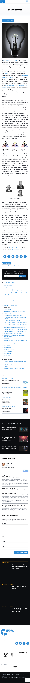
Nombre (4, 536)
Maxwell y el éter (7, 355)
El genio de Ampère (8, 313)
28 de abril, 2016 (9, 465)
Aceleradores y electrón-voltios (10, 305)
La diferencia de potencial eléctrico (11, 303)
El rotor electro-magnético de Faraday (12, 320)
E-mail (3, 541)
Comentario (5, 523)
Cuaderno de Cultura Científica (12, 677)
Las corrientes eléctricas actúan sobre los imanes (14, 311)
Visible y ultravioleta (8, 351)
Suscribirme (22, 276)
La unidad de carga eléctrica (10, 296)
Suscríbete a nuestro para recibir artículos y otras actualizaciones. (14, 272)
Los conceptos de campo (9, 299)
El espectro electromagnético (10, 343)
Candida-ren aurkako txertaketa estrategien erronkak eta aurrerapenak (19, 566)
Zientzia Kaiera (6, 562)
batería (7, 73)
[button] (4, 256)
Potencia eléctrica (7, 309)
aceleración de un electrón (10, 60)
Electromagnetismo (15, 7)
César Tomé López (13, 247)
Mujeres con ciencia (7, 584)
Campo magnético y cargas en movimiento (13, 315)
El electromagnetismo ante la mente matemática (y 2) (15, 331)
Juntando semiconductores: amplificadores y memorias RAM (9, 448)
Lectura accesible (8, 20)
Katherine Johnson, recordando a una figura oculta (15, 372)
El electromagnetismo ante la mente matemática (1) (15, 329)
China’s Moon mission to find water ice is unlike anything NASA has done (19, 609)
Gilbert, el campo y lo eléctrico (10, 287)
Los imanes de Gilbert (8, 285)
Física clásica (6, 338)
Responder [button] (25, 470)
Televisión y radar (7, 347)
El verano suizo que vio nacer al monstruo (13, 370)
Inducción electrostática (9, 298)
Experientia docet (6, 7)
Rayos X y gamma (8, 353)
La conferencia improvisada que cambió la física (14, 327)
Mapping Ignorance (17, 249)
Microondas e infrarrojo (9, 349)
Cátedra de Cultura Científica (12, 674)
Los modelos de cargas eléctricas (11, 289)
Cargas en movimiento (9, 301)
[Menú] (27, 1)
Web (3, 546)
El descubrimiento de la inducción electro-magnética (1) (16, 322)
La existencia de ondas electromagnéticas (13, 333)
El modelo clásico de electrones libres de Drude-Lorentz (9, 439)
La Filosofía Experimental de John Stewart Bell (14, 368)
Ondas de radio (7, 345)
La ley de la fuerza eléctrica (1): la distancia (13, 290)
